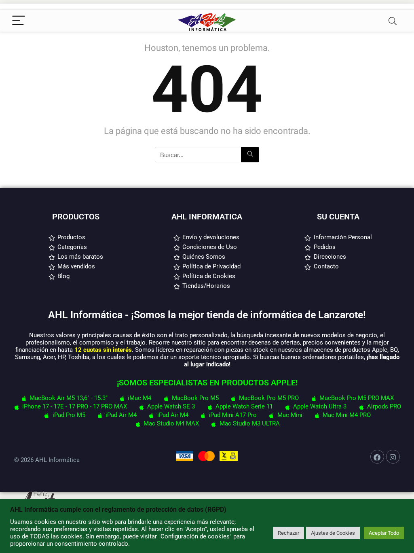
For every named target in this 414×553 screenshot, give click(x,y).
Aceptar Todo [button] (384, 533)
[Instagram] (393, 457)
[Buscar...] (250, 154)
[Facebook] (377, 457)
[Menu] (18, 21)
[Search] (392, 21)
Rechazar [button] (288, 533)
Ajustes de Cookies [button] (333, 533)
